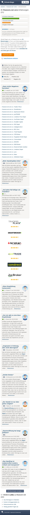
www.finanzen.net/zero (11, 58)
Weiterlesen (20, 101)
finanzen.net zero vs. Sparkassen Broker (13, 112)
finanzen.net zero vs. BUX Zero (10, 129)
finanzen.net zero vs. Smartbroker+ (11, 109)
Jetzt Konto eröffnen (8, 54)
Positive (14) (15, 76)
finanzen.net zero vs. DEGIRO (10, 142)
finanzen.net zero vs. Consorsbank (11, 139)
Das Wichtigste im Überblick (11, 500)
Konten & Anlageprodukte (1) (11, 502)
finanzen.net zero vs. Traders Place (12, 107)
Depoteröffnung (8, 408)
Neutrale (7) (7, 79)
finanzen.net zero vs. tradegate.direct (12, 127)
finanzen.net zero (11, 6)
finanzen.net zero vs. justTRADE (11, 114)
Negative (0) (17, 79)
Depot (23, 354)
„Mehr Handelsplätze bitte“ (11, 161)
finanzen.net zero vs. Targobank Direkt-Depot (14, 137)
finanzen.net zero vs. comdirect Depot (12, 149)
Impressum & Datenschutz (15, 512)
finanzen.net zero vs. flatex (9, 154)
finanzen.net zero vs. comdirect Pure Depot (14, 117)
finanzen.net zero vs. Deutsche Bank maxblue (14, 147)
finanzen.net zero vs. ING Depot (11, 124)
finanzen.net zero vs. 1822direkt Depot (12, 157)
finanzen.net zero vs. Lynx (9, 152)
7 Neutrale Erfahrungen (7, 20)
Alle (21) (6, 76)
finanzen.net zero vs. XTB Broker (11, 134)
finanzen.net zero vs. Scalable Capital (12, 122)
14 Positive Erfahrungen (8, 16)
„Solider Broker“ (8, 375)
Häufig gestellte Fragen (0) (11, 506)
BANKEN (3, 6)
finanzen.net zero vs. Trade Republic (12, 132)
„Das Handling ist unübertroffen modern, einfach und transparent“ (11, 463)
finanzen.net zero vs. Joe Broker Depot (13, 119)
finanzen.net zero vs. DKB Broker (11, 144)
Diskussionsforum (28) (10, 504)
